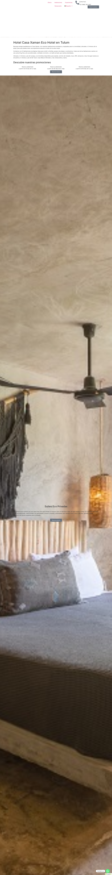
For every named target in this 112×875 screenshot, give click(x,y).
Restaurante (58, 6)
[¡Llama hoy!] (77, 3)
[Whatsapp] (108, 871)
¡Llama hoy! (82, 1)
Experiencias (68, 2)
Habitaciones (58, 2)
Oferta (49, 2)
